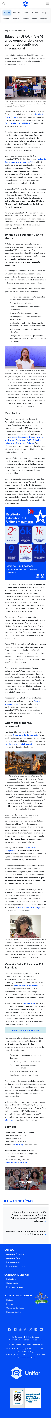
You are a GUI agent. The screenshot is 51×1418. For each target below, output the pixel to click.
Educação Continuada (15, 1266)
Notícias (9, 1300)
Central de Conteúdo (15, 1308)
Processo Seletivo (13, 1312)
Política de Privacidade (32, 1340)
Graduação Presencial (15, 1254)
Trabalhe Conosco (31, 1337)
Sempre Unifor (15, 1340)
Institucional (11, 1279)
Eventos (9, 1304)
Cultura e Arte (12, 1283)
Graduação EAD (13, 1258)
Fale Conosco (16, 1337)
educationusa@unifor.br (16, 1162)
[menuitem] (7, 12)
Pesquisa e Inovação (14, 1287)
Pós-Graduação (13, 1262)
